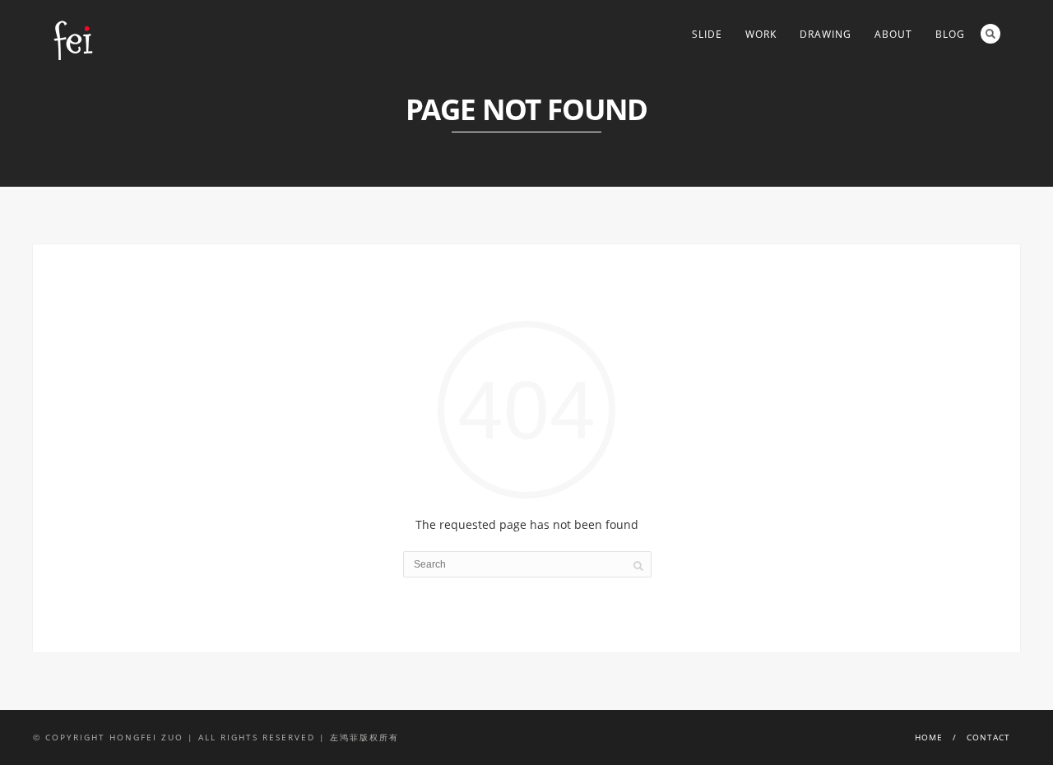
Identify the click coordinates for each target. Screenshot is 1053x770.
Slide (707, 34)
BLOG (950, 34)
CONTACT (988, 737)
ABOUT (893, 34)
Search (990, 34)
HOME (929, 737)
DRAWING (825, 34)
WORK (761, 34)
